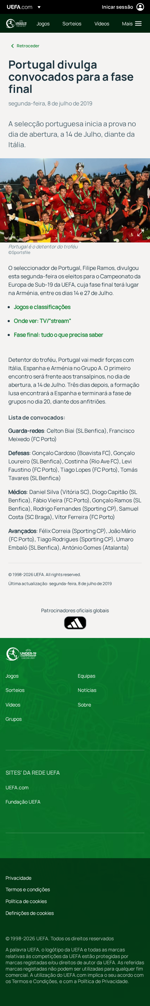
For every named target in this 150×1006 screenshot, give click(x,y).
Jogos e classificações (42, 307)
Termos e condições (28, 889)
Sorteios (15, 690)
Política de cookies (26, 901)
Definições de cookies (30, 913)
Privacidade (18, 878)
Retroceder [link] (28, 46)
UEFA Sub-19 (16, 23)
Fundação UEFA (23, 801)
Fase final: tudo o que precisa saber (58, 334)
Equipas (86, 675)
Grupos (14, 719)
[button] (130, 23)
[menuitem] (43, 23)
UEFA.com (17, 787)
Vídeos (13, 704)
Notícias (87, 690)
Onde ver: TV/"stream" (42, 321)
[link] (43, 23)
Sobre (84, 704)
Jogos (12, 675)
